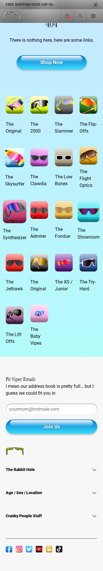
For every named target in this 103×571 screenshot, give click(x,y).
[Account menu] (80, 16)
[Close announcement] (95, 4)
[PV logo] (12, 16)
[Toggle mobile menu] (93, 16)
